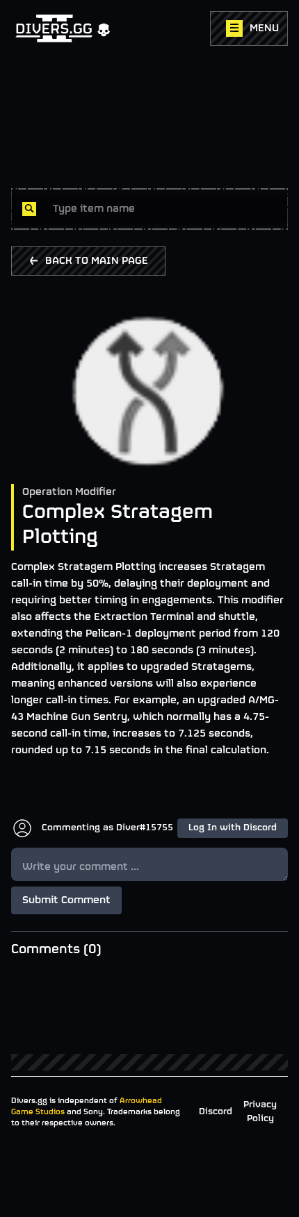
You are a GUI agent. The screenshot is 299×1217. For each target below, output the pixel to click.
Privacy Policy (260, 1112)
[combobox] (165, 209)
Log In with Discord (232, 828)
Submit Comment (66, 900)
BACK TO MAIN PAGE (96, 261)
